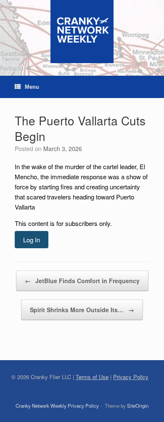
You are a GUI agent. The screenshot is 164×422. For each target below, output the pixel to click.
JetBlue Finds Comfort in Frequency (82, 280)
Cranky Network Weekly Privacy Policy (57, 405)
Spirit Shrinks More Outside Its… (82, 309)
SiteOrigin (137, 405)
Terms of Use (92, 377)
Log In (31, 239)
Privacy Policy (130, 377)
